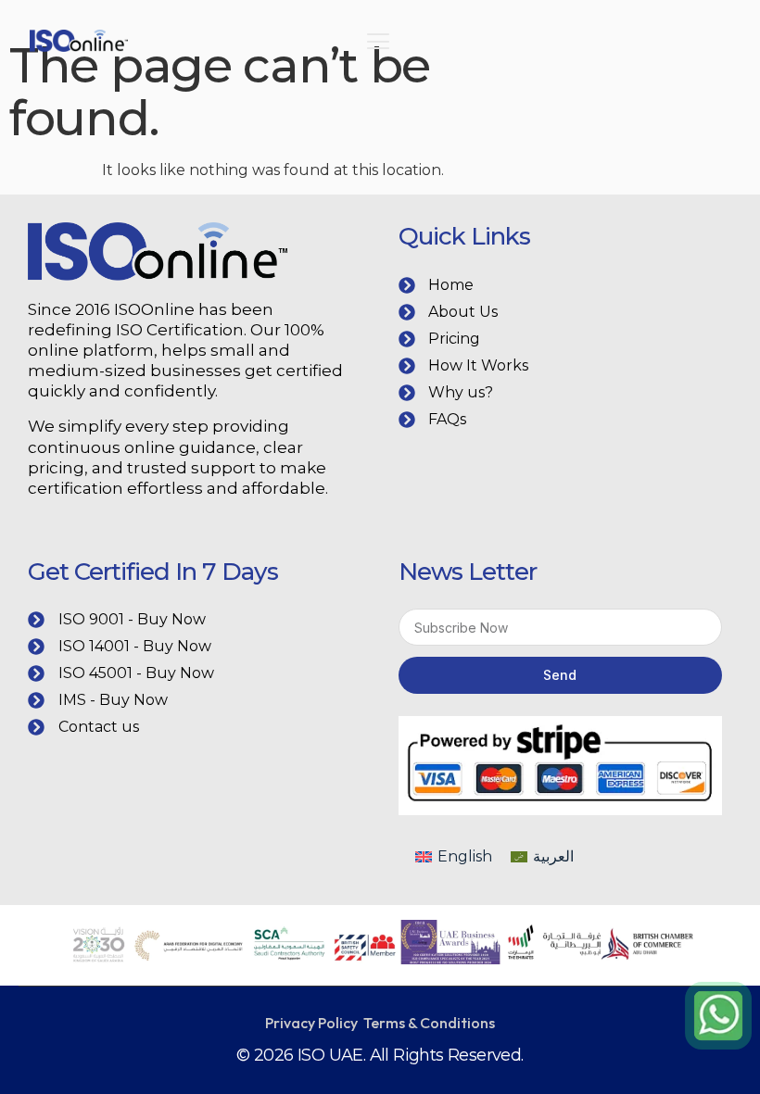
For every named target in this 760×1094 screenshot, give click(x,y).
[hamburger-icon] (378, 44)
